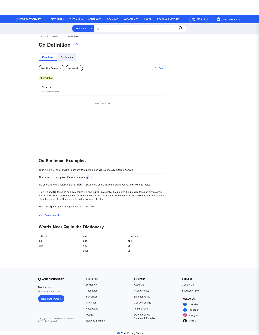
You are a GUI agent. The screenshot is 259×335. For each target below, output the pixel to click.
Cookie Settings (142, 302)
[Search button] (182, 28)
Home (41, 36)
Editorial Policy (142, 296)
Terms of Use (141, 308)
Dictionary (80, 28)
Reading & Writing (96, 320)
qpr (129, 245)
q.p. (41, 240)
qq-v (85, 250)
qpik (130, 240)
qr (129, 250)
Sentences (67, 57)
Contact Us (188, 284)
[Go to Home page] (28, 19)
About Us (139, 284)
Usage (89, 314)
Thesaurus (91, 290)
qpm (41, 245)
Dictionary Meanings (55, 36)
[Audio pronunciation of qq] (77, 44)
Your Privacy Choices (132, 333)
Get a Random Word (51, 298)
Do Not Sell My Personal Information (145, 316)
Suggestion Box (190, 290)
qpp (85, 245)
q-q (85, 236)
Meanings (47, 57)
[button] (198, 19)
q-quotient (133, 236)
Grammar (91, 302)
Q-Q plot (43, 236)
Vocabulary (92, 308)
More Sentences (47, 215)
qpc (85, 240)
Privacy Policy (141, 290)
